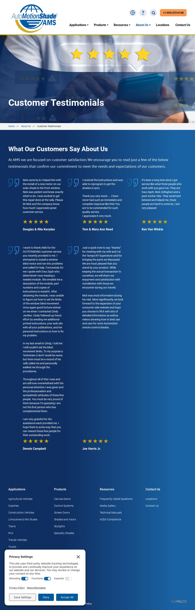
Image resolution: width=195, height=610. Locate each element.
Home (11, 126)
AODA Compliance (110, 519)
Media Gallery (108, 505)
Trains (12, 526)
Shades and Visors (65, 519)
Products (100, 25)
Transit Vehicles (17, 539)
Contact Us (182, 25)
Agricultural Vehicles (20, 498)
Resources (121, 25)
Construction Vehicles (21, 512)
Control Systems (64, 505)
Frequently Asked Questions (116, 498)
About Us (142, 25)
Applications (77, 25)
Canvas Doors (62, 498)
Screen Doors (62, 512)
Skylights (59, 526)
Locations (162, 25)
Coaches (13, 505)
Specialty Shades (64, 533)
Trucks (12, 546)
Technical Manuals (111, 512)
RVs (10, 533)
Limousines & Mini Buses (22, 519)
